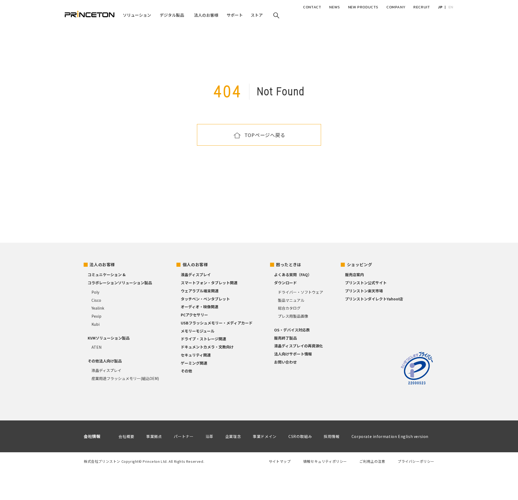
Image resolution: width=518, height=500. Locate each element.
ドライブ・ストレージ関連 (203, 338)
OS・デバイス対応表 (292, 330)
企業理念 (233, 436)
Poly (95, 292)
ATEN (96, 347)
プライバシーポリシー (416, 461)
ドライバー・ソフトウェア (300, 292)
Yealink (97, 308)
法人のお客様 (102, 264)
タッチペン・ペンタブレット (205, 299)
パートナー (183, 436)
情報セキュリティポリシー (325, 461)
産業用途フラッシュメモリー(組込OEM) (125, 378)
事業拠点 (154, 436)
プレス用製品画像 (293, 316)
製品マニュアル (291, 300)
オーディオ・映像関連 (199, 306)
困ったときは (288, 264)
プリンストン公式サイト (366, 282)
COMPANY (395, 7)
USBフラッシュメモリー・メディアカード (217, 323)
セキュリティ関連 (196, 355)
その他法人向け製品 (105, 361)
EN (450, 7)
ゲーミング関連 (194, 363)
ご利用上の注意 (372, 461)
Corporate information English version (390, 436)
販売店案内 (354, 274)
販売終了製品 (285, 338)
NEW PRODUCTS (363, 7)
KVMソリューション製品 (109, 338)
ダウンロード (285, 282)
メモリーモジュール (197, 331)
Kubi (95, 324)
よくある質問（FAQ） (293, 274)
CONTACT (312, 7)
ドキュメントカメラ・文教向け (207, 347)
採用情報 (331, 436)
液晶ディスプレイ (106, 370)
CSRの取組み (300, 436)
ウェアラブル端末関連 (200, 290)
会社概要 (126, 436)
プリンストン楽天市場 (364, 290)
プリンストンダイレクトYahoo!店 (374, 299)
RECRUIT (421, 7)
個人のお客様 (195, 264)
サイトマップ (280, 461)
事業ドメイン (265, 436)
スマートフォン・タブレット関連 (209, 282)
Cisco (96, 300)
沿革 (209, 436)
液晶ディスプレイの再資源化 (298, 345)
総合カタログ (289, 308)
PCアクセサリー (194, 314)
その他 (186, 371)
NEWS (334, 7)
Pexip (96, 316)
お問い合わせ (285, 362)
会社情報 (92, 436)
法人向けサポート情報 (293, 354)
